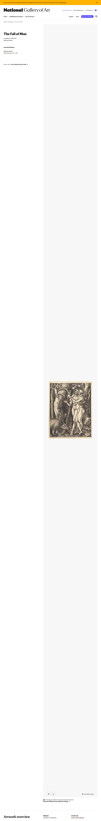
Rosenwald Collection (77, 818)
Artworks (10, 22)
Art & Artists (29, 17)
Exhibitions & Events (16, 17)
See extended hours (78, 10)
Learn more (63, 2)
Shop (77, 16)
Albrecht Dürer (8, 51)
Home (5, 22)
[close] (96, 2)
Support (71, 16)
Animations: (90, 10)
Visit (5, 17)
